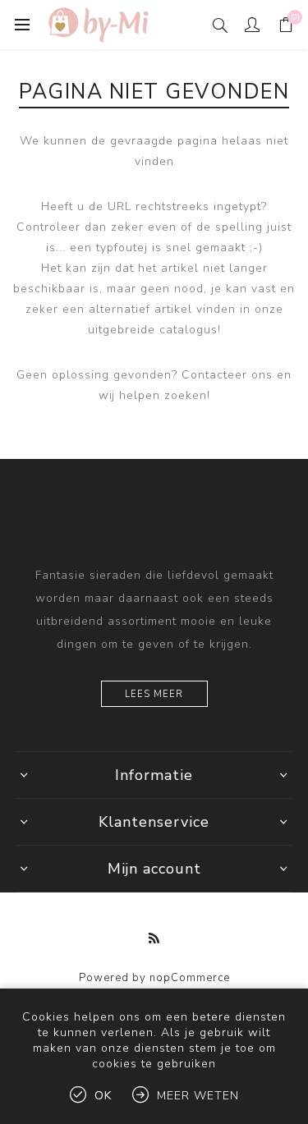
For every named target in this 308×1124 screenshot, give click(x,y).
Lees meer (154, 694)
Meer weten (198, 1095)
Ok (103, 1095)
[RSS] (154, 938)
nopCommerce (189, 977)
